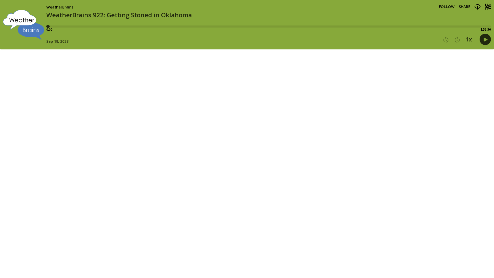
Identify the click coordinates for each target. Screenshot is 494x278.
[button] (477, 7)
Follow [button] (447, 6)
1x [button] (468, 39)
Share (464, 6)
